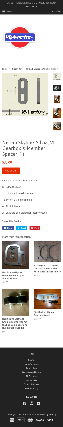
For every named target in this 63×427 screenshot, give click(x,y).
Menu (9, 11)
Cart (58, 11)
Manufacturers (32, 364)
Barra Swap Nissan (31, 372)
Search (31, 359)
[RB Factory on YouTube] (38, 403)
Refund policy (31, 388)
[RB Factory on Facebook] (24, 403)
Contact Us (31, 380)
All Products (31, 376)
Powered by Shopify (46, 414)
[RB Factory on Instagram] (31, 403)
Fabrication (31, 367)
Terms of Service (32, 384)
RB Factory (30, 414)
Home (4, 68)
